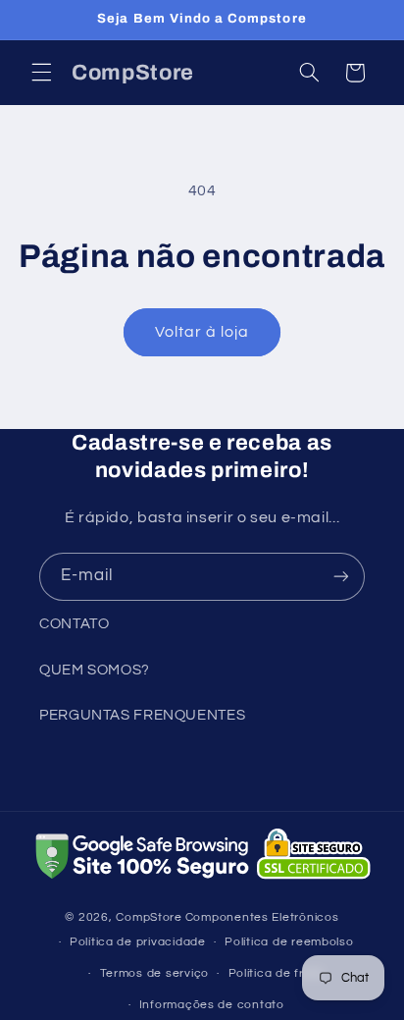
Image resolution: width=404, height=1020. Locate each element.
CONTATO (74, 624)
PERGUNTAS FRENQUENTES (142, 715)
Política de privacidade (138, 942)
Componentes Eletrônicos (262, 917)
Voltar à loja (202, 332)
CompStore (149, 917)
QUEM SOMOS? (94, 670)
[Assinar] (341, 577)
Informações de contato (211, 1004)
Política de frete (276, 973)
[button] (41, 72)
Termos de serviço (155, 973)
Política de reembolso (289, 942)
